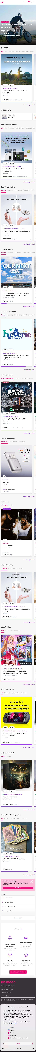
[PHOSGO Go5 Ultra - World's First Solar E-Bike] (16, 69)
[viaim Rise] (16, 461)
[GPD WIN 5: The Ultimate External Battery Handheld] (16, 712)
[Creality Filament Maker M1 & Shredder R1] (16, 147)
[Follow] (4, 476)
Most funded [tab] (11, 568)
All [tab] (2, 51)
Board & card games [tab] (7, 378)
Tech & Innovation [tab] (9, 51)
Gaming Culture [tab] (30, 51)
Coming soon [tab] (5, 505)
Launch (17, 887)
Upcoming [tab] (10, 190)
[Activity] (28, 2)
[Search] (25, 2)
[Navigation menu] (34, 2)
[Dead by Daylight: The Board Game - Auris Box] (16, 397)
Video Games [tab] (24, 378)
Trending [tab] (4, 568)
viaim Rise (6, 482)
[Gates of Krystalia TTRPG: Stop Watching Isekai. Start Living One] (16, 650)
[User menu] (31, 2)
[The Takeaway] (16, 524)
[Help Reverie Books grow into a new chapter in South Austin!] (16, 334)
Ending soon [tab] (20, 568)
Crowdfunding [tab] (18, 190)
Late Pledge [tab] (27, 190)
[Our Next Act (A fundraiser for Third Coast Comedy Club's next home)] (16, 272)
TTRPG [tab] (17, 378)
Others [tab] (31, 378)
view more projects (28, 105)
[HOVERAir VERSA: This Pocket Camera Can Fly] (16, 210)
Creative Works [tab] (20, 51)
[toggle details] (31, 101)
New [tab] (12, 505)
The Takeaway (8, 546)
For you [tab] (3, 190)
